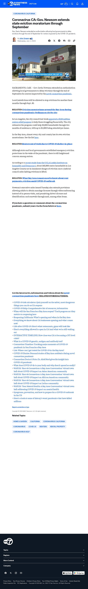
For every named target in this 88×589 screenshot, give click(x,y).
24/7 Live (32, 4)
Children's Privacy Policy (33, 581)
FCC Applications (22, 583)
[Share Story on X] (54, 41)
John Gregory (24, 38)
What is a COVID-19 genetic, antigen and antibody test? (38, 341)
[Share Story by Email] (69, 41)
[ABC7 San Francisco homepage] (17, 3)
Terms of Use (63, 581)
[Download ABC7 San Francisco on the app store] (67, 573)
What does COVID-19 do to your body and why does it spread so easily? (44, 365)
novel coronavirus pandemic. (59, 93)
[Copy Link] (74, 41)
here (36, 137)
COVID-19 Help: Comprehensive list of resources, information (41, 308)
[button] (4, 3)
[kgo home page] (8, 541)
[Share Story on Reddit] (59, 41)
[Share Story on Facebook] (49, 41)
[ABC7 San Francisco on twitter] (11, 573)
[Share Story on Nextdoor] (64, 41)
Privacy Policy (7, 581)
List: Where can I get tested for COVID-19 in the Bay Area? (39, 350)
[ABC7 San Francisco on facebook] (5, 573)
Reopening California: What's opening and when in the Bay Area (42, 317)
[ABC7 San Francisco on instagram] (16, 573)
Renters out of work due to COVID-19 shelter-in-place (47, 143)
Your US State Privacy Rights (50, 581)
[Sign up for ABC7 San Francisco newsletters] (21, 573)
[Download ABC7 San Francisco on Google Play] (79, 573)
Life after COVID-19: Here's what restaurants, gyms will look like (42, 326)
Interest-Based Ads (74, 581)
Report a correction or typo (20, 407)
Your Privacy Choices (19, 581)
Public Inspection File (9, 583)
